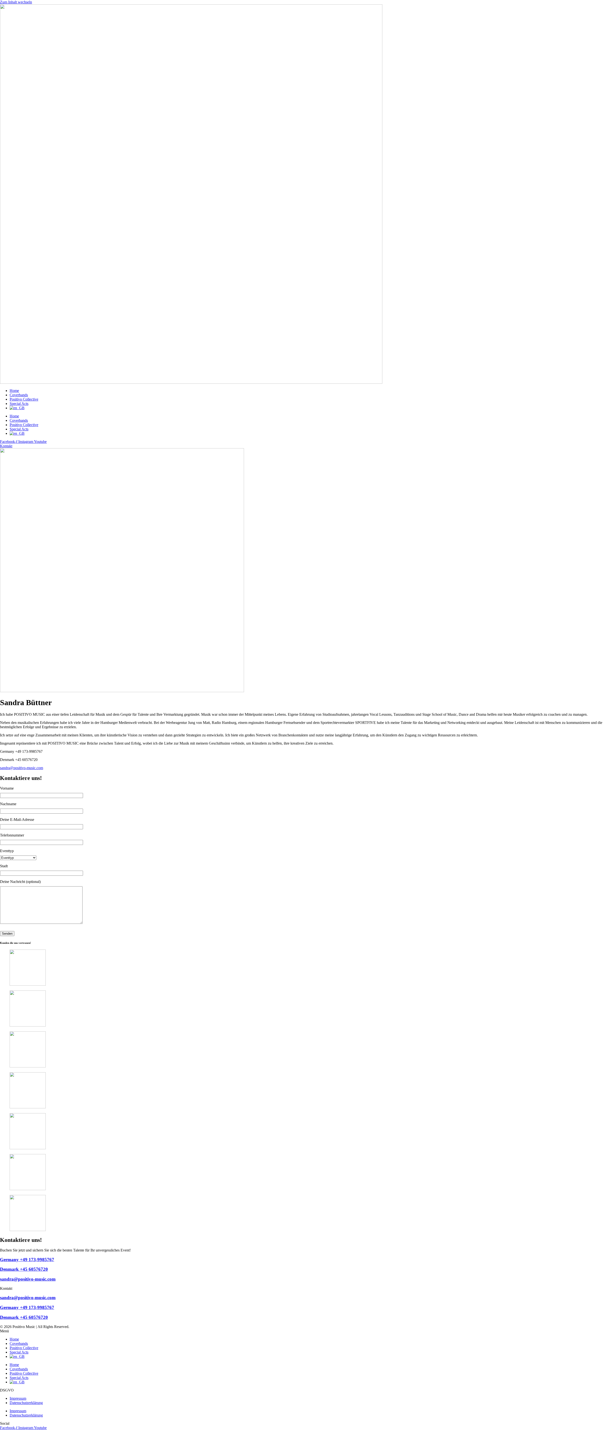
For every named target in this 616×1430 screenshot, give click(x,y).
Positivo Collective (24, 399)
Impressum (18, 1398)
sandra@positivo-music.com (21, 768)
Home (14, 391)
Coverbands (19, 395)
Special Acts (19, 404)
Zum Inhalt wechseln (16, 2)
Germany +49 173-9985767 (27, 1259)
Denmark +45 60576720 (24, 1269)
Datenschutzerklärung (26, 1403)
